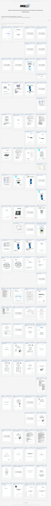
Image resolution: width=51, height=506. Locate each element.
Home (49, 20)
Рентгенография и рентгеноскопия (5, 17)
